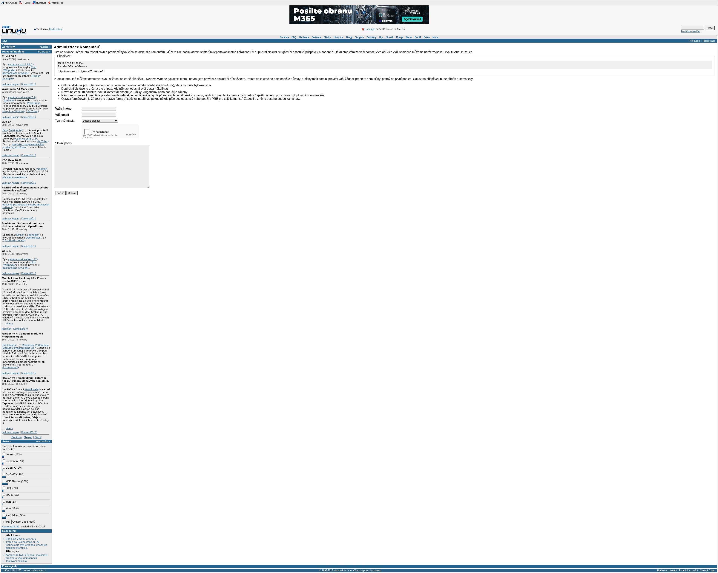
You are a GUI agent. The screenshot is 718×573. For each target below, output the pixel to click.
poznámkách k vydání (15, 73)
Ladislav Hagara (10, 84)
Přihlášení (695, 40)
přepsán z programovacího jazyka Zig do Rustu (23, 145)
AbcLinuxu (13, 535)
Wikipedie (9, 70)
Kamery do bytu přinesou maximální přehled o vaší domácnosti (27, 556)
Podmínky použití (688, 570)
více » (9, 323)
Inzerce (673, 570)
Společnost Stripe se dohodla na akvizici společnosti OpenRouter (23, 225)
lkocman (6, 328)
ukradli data (31, 389)
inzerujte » (44, 51)
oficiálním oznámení (14, 177)
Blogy (349, 37)
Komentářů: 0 (28, 84)
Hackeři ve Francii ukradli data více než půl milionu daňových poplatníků (26, 379)
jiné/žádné (12, 515)
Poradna (284, 37)
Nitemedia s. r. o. (343, 570)
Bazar (409, 37)
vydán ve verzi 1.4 (25, 138)
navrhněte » (43, 441)
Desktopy (371, 37)
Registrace (709, 40)
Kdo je (399, 37)
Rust (33, 67)
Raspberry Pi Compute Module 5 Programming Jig (22, 335)
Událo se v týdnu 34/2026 (21, 538)
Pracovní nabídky (13, 51)
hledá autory (55, 29)
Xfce (8, 508)
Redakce (662, 570)
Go (32, 262)
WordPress (33, 103)
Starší (38, 437)
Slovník (389, 37)
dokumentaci (10, 367)
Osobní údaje (707, 570)
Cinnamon (12, 460)
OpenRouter (33, 237)
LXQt (9, 488)
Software (316, 37)
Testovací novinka (16, 560)
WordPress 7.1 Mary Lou (17, 88)
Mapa (435, 37)
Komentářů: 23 (29, 432)
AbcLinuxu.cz (10, 3)
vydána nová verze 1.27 (22, 259)
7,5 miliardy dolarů (13, 240)
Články (327, 37)
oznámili (41, 168)
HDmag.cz (41, 3)
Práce (427, 37)
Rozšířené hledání (690, 31)
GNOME (11, 474)
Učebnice (338, 37)
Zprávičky (8, 46)
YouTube (8, 100)
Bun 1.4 (7, 121)
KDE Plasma (13, 481)
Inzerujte (370, 29)
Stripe (19, 234)
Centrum (16, 437)
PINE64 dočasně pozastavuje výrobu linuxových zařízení (25, 189)
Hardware (304, 37)
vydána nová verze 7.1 (21, 97)
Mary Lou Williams (13, 111)
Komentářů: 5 (28, 373)
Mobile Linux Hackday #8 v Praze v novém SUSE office (24, 280)
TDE (8, 501)
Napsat (28, 437)
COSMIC (11, 467)
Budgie (10, 454)
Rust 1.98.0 (9, 56)
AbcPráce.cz (57, 3)
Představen (9, 345)
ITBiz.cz (26, 3)
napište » (45, 46)
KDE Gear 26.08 (12, 160)
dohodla (33, 234)
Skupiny (359, 37)
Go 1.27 (7, 250)
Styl (4, 40)
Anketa (6, 441)
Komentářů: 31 (10, 526)
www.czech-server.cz (35, 570)
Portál (418, 37)
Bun (4, 130)
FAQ (294, 37)
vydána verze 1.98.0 (20, 64)
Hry (381, 37)
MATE (9, 494)
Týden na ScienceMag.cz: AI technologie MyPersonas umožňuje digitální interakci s (26, 544)
